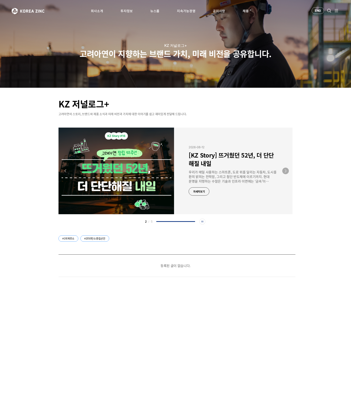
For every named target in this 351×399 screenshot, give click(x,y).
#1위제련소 (68, 238)
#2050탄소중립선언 (94, 238)
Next (285, 171)
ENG (318, 10)
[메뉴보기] (336, 10)
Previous (65, 171)
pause (202, 221)
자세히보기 (199, 191)
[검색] (329, 10)
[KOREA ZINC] (28, 10)
